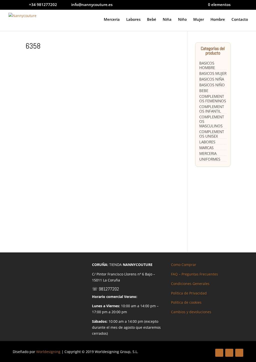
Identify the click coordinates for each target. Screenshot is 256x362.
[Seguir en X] (229, 353)
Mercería (112, 20)
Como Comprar (183, 264)
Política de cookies (186, 302)
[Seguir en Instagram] (239, 353)
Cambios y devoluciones (191, 311)
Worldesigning (48, 351)
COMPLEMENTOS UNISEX (211, 133)
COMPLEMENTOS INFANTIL (211, 108)
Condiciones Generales (190, 283)
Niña (167, 20)
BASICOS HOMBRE (207, 65)
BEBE (203, 90)
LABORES (207, 142)
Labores (133, 20)
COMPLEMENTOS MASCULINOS (211, 121)
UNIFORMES (209, 159)
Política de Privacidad (189, 293)
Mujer (198, 20)
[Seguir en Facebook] (219, 353)
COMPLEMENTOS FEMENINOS (212, 98)
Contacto (240, 20)
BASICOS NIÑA (211, 79)
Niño (182, 20)
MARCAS (206, 147)
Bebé (151, 20)
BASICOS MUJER (212, 73)
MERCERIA (207, 153)
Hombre (217, 20)
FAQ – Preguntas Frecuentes (194, 274)
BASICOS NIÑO (212, 85)
